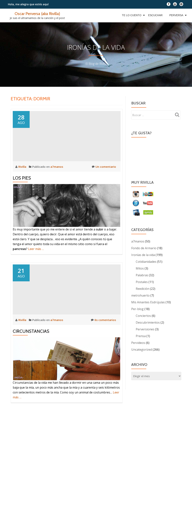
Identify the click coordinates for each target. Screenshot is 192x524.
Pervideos (138, 343)
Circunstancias (31, 331)
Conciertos (143, 316)
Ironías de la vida (143, 255)
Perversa (176, 15)
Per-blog (137, 309)
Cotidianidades (146, 262)
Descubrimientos (148, 322)
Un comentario (105, 166)
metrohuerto (140, 295)
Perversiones (145, 329)
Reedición (142, 289)
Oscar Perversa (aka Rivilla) (37, 13)
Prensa (141, 336)
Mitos (140, 268)
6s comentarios (105, 320)
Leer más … (36, 249)
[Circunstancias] (67, 289)
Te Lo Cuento (131, 15)
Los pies (22, 178)
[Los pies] (67, 136)
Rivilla (22, 166)
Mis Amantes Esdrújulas (148, 302)
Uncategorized (141, 349)
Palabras (142, 275)
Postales (142, 282)
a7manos (56, 166)
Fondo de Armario (143, 248)
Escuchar (155, 15)
